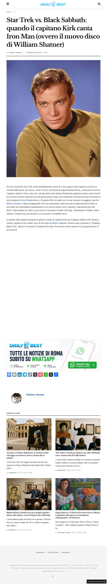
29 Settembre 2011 (34, 52)
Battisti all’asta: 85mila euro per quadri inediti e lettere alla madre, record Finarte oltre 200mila (28, 513)
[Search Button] (99, 4)
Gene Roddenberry (29, 200)
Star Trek (28, 187)
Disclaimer (66, 552)
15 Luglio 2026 (26, 473)
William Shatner (14, 204)
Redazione (13, 473)
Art (14, 12)
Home (9, 12)
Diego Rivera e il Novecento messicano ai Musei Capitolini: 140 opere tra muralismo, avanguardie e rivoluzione (77, 515)
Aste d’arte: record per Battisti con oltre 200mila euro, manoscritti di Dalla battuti (77, 454)
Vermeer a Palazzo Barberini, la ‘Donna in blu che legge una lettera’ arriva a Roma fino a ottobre (27, 455)
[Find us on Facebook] (52, 576)
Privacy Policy (53, 552)
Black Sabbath (60, 223)
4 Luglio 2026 (75, 470)
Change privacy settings (96, 581)
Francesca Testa (64, 532)
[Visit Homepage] (53, 4)
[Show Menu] (8, 4)
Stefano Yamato (15, 52)
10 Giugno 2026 (79, 532)
